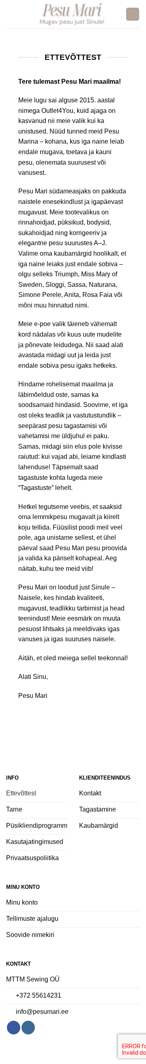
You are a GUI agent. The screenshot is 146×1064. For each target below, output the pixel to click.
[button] (11, 14)
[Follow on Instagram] (28, 1027)
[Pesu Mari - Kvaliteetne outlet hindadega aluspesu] (72, 14)
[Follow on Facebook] (13, 1027)
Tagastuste (36, 487)
